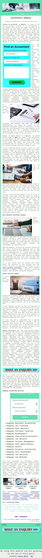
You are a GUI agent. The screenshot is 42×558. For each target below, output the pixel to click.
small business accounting (13, 357)
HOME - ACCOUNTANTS (21, 516)
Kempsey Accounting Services (13, 391)
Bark (16, 137)
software (36, 196)
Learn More (23, 556)
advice (29, 41)
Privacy (38, 524)
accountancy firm (26, 94)
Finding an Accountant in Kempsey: (14, 24)
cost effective (14, 194)
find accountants (13, 461)
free (4, 145)
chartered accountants (10, 184)
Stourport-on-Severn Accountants (27, 493)
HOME (18, 14)
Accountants (23, 491)
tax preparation (27, 337)
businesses (11, 187)
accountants (6, 143)
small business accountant (12, 267)
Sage (28, 201)
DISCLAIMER (37, 14)
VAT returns (16, 332)
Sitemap (4, 524)
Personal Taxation (24, 431)
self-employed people (19, 152)
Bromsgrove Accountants (10, 494)
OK (32, 556)
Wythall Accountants (22, 496)
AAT (38, 125)
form (32, 140)
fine (25, 210)
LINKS (23, 14)
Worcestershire (12, 491)
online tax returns (33, 149)
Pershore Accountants (20, 498)
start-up (28, 37)
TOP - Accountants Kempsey (11, 502)
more (16, 475)
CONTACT (31, 14)
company (6, 154)
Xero (38, 205)
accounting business (19, 90)
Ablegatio (23, 202)
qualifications (7, 125)
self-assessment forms (17, 128)
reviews (33, 156)
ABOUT (27, 14)
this (10, 386)
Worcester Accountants (21, 499)
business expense (30, 131)
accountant (6, 29)
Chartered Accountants (26, 436)
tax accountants (29, 95)
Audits (18, 447)
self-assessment (31, 207)
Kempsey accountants (9, 330)
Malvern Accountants (26, 494)
